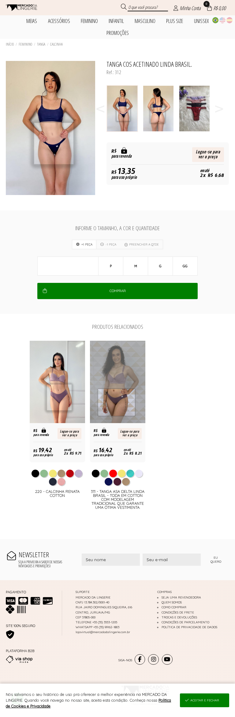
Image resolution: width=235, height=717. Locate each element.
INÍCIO (10, 44)
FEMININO (25, 44)
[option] (124, 108)
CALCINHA (56, 44)
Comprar (118, 291)
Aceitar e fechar (204, 700)
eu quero (216, 560)
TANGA (41, 44)
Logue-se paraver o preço (208, 154)
